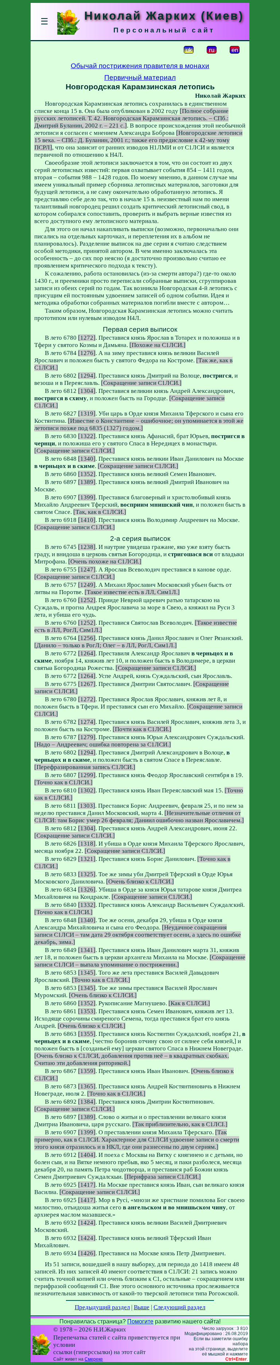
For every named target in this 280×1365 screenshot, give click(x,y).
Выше (141, 1307)
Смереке (94, 1359)
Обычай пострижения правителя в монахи (140, 66)
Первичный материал (140, 77)
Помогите (140, 1321)
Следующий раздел (179, 1307)
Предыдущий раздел (102, 1307)
